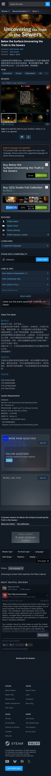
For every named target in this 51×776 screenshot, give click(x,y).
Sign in (4, 129)
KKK (21, 49)
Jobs (27, 695)
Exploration (30, 73)
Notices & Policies (12, 727)
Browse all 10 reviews (25, 658)
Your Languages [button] (15, 568)
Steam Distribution (12, 703)
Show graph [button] (42, 561)
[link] (27, 207)
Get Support (30, 727)
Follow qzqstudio (17, 454)
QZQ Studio (14, 49)
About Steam (10, 690)
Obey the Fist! (13, 587)
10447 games (12, 589)
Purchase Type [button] (23, 552)
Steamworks (10, 699)
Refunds (8, 736)
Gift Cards (9, 708)
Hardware (29, 699)
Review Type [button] (7, 552)
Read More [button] (42, 635)
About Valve (30, 690)
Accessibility (10, 723)
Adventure (7, 73)
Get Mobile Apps (14, 768)
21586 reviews (25, 589)
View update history (10, 284)
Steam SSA (9, 695)
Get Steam (30, 718)
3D (40, 73)
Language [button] (39, 552)
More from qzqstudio (22, 438)
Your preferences (23, 524)
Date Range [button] (7, 557)
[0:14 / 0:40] (25, 99)
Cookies (8, 731)
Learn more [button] (42, 259)
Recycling (29, 703)
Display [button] (32, 557)
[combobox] (27, 4)
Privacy (8, 718)
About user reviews (8, 524)
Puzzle (18, 73)
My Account (31, 731)
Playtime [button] (20, 557)
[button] (5, 11)
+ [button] (46, 73)
